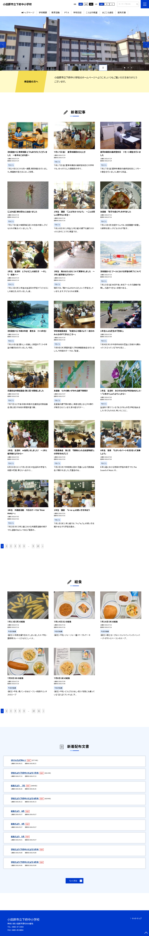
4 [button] (15, 546)
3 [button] (131, 68)
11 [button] (39, 711)
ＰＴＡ (66, 12)
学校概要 (43, 12)
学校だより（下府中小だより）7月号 (25, 772)
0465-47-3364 (17, 926)
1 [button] (124, 68)
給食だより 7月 (18, 785)
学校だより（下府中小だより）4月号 (25, 862)
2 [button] (128, 68)
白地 (86, 4)
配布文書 (122, 12)
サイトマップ (137, 918)
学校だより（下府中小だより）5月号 (25, 849)
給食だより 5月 (18, 836)
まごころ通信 (107, 12)
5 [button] (19, 546)
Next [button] (146, 45)
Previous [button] (3, 45)
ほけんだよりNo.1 (18, 760)
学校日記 (77, 12)
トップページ (28, 12)
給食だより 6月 (18, 811)
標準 (101, 4)
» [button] (42, 546)
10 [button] (38, 546)
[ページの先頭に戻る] (146, 933)
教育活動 (56, 12)
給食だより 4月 (18, 823)
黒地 (91, 4)
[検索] (136, 4)
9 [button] (33, 546)
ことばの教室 (91, 12)
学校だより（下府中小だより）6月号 (25, 798)
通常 (80, 4)
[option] (74, 43)
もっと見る (73, 880)
